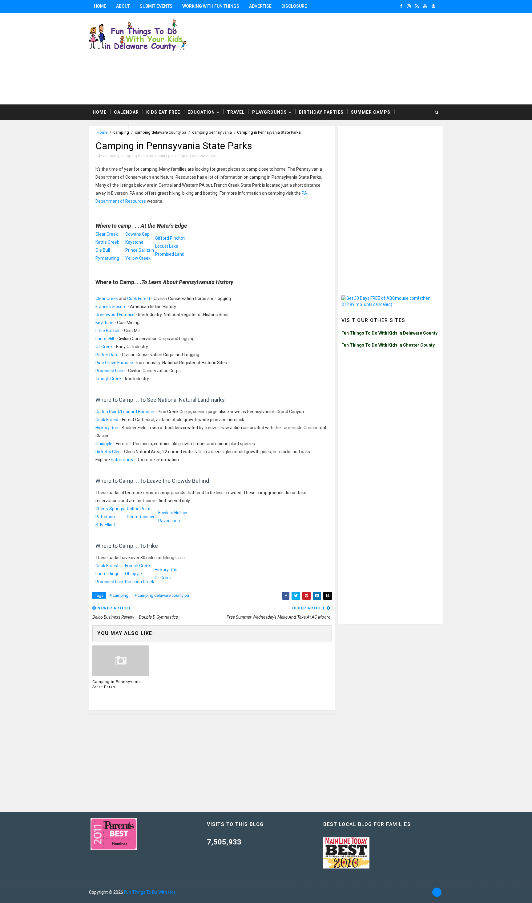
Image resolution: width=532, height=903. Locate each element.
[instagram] (408, 6)
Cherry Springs (109, 508)
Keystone (134, 242)
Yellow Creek (138, 258)
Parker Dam (107, 354)
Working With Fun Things (210, 6)
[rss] (417, 6)
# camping (118, 595)
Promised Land (169, 254)
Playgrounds (269, 112)
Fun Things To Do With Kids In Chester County (388, 345)
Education (201, 112)
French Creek (138, 565)
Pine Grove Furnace (114, 362)
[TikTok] (436, 892)
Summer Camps (370, 112)
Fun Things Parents (157, 127)
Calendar (126, 112)
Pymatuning (107, 258)
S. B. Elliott (105, 524)
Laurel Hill (104, 338)
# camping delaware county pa (161, 595)
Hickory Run (106, 427)
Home (100, 6)
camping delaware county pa (147, 155)
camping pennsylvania (195, 155)
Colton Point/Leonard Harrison (124, 411)
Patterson (105, 516)
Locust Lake (166, 246)
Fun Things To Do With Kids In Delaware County (389, 333)
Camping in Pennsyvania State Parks (116, 684)
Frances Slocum (111, 306)
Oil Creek (104, 346)
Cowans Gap (137, 234)
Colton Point (139, 508)
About (123, 6)
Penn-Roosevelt (142, 516)
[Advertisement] (367, 58)
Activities (106, 127)
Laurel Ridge (107, 573)
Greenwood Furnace (115, 314)
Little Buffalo (108, 330)
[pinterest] (433, 6)
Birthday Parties (321, 112)
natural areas (124, 459)
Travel (236, 112)
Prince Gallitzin (139, 250)
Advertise (260, 6)
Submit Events (156, 6)
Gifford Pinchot (170, 238)
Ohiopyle (103, 443)
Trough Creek (108, 378)
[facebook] (401, 6)
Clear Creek (106, 234)
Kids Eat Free (163, 112)
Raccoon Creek (139, 581)
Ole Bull (102, 250)
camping (111, 155)
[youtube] (425, 6)
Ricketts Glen (108, 451)
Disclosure (294, 6)
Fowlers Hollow (172, 512)
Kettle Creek (107, 242)
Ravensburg (170, 520)
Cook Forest (138, 298)
